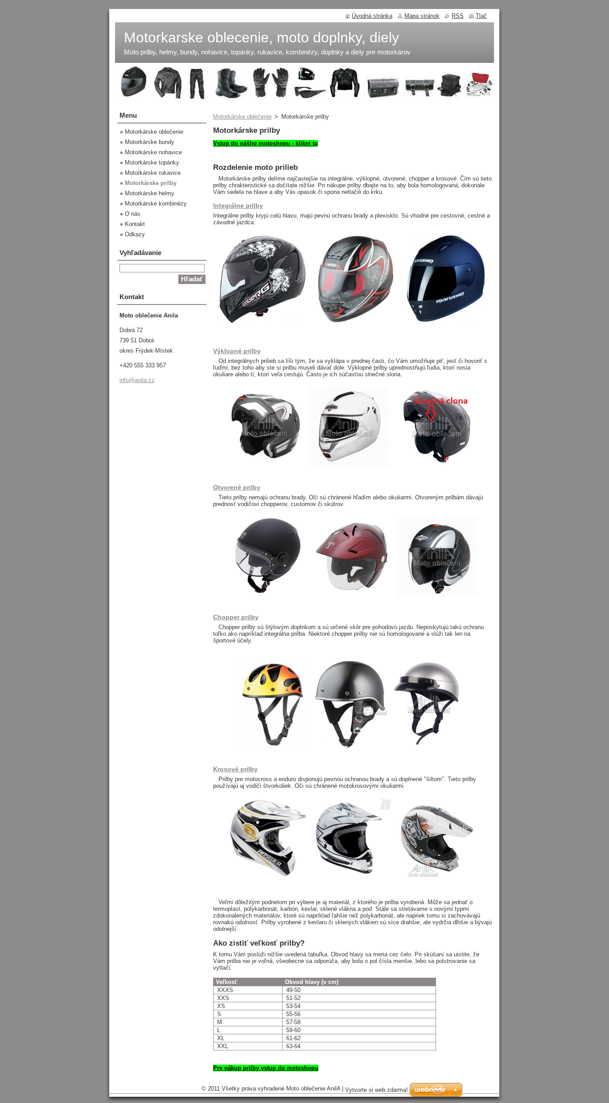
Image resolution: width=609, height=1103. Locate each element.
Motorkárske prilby (151, 183)
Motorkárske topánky (152, 162)
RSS (458, 15)
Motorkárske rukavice (153, 172)
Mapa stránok (422, 15)
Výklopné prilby (237, 350)
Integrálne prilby (238, 205)
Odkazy (135, 234)
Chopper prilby (236, 617)
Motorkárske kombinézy (156, 203)
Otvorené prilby (236, 487)
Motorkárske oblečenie (242, 116)
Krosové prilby (235, 769)
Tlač (481, 15)
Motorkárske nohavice (153, 152)
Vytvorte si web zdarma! (376, 1090)
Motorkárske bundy (149, 142)
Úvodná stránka (372, 15)
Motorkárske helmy (149, 193)
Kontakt (135, 224)
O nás (132, 213)
